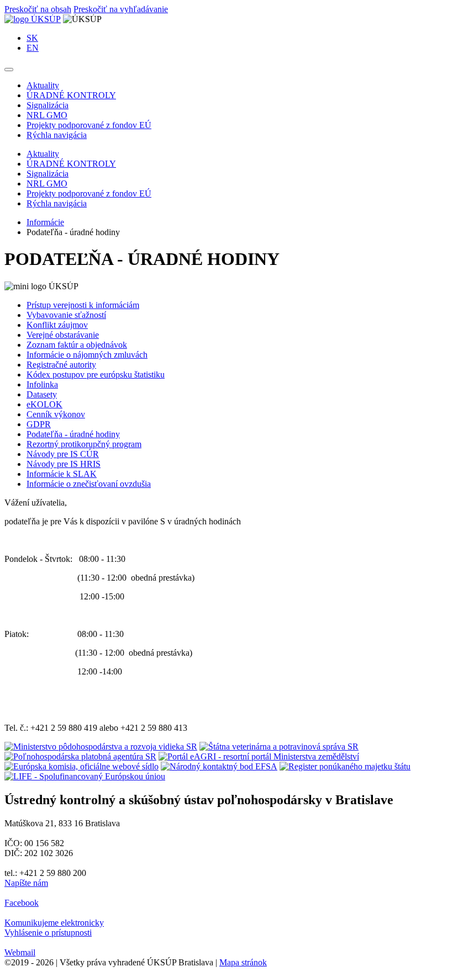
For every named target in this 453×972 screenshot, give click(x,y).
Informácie (45, 222)
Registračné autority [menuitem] (61, 364)
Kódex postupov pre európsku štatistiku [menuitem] (96, 374)
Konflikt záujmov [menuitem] (57, 325)
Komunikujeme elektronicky (54, 922)
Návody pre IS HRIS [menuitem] (64, 464)
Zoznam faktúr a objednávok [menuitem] (77, 344)
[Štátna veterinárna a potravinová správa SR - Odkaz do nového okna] (279, 746)
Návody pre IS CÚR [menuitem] (63, 454)
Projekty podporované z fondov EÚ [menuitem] (89, 125)
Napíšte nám (26, 883)
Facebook (21, 902)
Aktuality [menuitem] (43, 85)
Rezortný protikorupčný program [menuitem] (84, 444)
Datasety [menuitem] (42, 394)
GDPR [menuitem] (39, 424)
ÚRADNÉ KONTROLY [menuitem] (71, 95)
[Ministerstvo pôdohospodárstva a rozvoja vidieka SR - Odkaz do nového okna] (100, 746)
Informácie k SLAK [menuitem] (62, 474)
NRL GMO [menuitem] (47, 115)
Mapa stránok (243, 962)
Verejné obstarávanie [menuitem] (63, 334)
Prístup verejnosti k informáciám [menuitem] (83, 305)
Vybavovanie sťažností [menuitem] (66, 315)
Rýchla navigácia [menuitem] (57, 135)
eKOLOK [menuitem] (44, 404)
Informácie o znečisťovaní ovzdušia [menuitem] (89, 483)
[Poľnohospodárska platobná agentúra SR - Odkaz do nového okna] (80, 756)
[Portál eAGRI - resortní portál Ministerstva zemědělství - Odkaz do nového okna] (259, 756)
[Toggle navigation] (8, 69)
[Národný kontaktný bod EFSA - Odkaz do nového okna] (219, 766)
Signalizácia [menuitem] (48, 105)
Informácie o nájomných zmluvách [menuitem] (87, 354)
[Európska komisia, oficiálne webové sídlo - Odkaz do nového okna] (81, 766)
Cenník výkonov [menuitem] (56, 414)
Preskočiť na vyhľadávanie (120, 9)
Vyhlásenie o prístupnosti (48, 932)
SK (32, 38)
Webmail (19, 952)
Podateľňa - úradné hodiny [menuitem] (73, 434)
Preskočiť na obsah (37, 9)
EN (33, 47)
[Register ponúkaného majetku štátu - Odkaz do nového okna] (345, 766)
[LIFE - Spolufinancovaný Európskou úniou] (84, 776)
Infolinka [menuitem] (42, 384)
